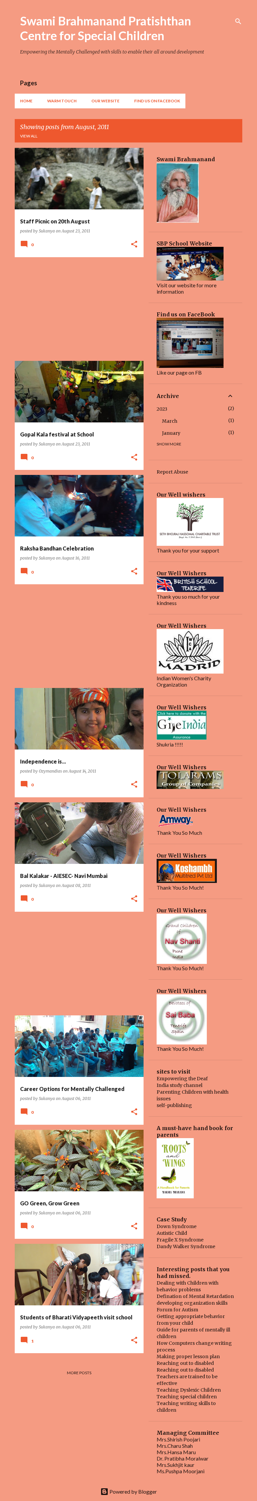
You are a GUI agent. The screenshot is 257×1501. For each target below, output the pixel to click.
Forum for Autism (177, 1310)
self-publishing (174, 1105)
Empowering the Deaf (182, 1079)
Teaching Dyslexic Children (189, 1390)
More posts (79, 1372)
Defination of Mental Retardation (195, 1296)
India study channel (179, 1085)
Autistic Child (172, 1233)
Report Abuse (172, 472)
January (171, 433)
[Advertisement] (77, 309)
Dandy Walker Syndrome (186, 1246)
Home (26, 100)
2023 (162, 409)
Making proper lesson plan (188, 1357)
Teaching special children (187, 1397)
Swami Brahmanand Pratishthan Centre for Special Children (105, 28)
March (169, 421)
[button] (134, 244)
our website (105, 100)
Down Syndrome (176, 1226)
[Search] (238, 21)
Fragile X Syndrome (180, 1240)
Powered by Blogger (132, 1491)
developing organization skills (192, 1303)
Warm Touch (62, 100)
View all (28, 135)
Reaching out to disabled (185, 1363)
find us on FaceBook (157, 100)
